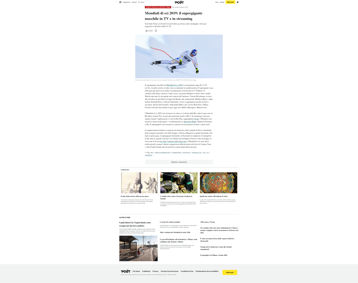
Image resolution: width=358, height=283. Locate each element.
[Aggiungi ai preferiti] (155, 30)
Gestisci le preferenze (169, 271)
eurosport (186, 152)
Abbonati (230, 2)
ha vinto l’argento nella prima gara (173, 141)
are (152, 152)
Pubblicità (146, 271)
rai (204, 152)
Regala (222, 2)
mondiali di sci (197, 152)
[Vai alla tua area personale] (238, 2)
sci (208, 152)
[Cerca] (139, 2)
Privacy (155, 271)
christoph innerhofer (162, 152)
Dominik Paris (176, 152)
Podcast (134, 2)
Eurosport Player (190, 121)
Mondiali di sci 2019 (175, 85)
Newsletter (126, 2)
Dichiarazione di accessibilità (207, 271)
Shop (217, 2)
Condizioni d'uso (187, 271)
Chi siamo (136, 271)
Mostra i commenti (179, 162)
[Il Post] (179, 2)
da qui (196, 119)
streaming (148, 155)
